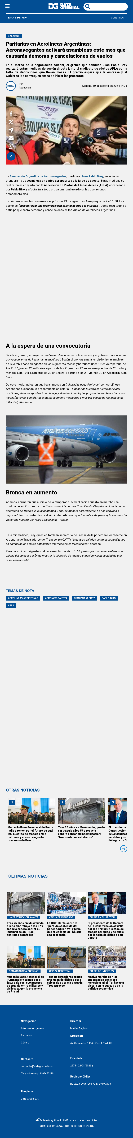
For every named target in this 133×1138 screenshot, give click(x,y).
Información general (32, 1028)
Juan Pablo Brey (84, 598)
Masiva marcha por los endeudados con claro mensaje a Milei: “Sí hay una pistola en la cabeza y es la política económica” (106, 982)
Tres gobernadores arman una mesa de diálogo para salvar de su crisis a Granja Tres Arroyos (64, 981)
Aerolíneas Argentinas (23, 598)
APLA (11, 605)
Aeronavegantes (56, 598)
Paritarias (26, 1035)
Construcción (101, 17)
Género (25, 1042)
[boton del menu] (7, 6)
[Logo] (64, 8)
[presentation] (123, 848)
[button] (11, 114)
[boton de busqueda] (88, 6)
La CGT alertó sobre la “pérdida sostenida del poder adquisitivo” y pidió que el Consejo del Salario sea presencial (64, 928)
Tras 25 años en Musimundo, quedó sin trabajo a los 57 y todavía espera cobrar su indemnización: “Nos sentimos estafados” (81, 832)
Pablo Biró (109, 598)
